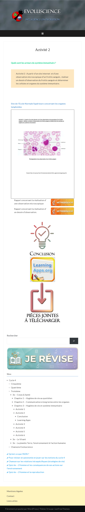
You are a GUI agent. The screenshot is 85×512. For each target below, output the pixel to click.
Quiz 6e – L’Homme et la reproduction (26, 472)
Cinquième (16, 384)
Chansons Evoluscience (22, 447)
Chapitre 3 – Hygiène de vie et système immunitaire (38, 405)
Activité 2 (20, 413)
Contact (10, 496)
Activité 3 (20, 424)
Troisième (15, 391)
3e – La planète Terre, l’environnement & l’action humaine (39, 443)
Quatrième (16, 387)
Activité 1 (20, 409)
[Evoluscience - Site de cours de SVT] (42, 15)
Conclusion (22, 416)
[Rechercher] (74, 341)
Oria (48, 509)
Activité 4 (20, 427)
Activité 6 (20, 435)
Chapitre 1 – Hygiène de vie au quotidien (33, 398)
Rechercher (12, 335)
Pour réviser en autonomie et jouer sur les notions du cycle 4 (37, 457)
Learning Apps (23, 420)
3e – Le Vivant (19, 439)
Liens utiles (12, 501)
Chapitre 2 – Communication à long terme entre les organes (41, 402)
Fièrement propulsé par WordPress (21, 509)
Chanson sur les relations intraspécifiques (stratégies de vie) (37, 461)
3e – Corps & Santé (21, 394)
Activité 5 (20, 431)
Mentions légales (15, 491)
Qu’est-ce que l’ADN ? (19, 454)
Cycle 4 (12, 380)
